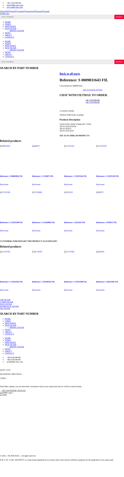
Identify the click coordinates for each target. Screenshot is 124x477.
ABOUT (8, 35)
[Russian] (38, 11)
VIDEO (8, 24)
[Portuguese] (28, 11)
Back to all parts (70, 73)
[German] (19, 11)
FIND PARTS (10, 26)
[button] (13, 391)
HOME (8, 22)
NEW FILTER (10, 29)
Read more (4, 184)
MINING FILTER (17, 31)
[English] (4, 11)
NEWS (7, 33)
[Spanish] (46, 11)
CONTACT (9, 37)
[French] (11, 11)
